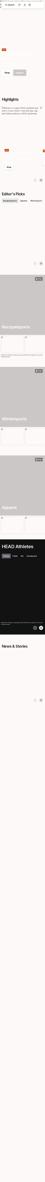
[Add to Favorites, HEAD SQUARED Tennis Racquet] (25, 216)
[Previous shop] (35, 180)
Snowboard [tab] (32, 556)
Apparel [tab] (23, 201)
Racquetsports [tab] (10, 201)
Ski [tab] (22, 556)
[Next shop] (41, 180)
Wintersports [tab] (36, 201)
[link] (19, 4)
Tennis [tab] (6, 556)
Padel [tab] (15, 556)
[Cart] (29, 4)
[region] (12, 344)
